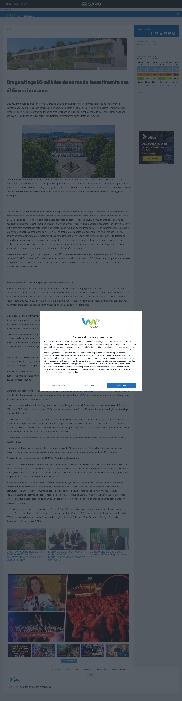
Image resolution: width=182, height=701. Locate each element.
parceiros (62, 341)
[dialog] (91, 351)
